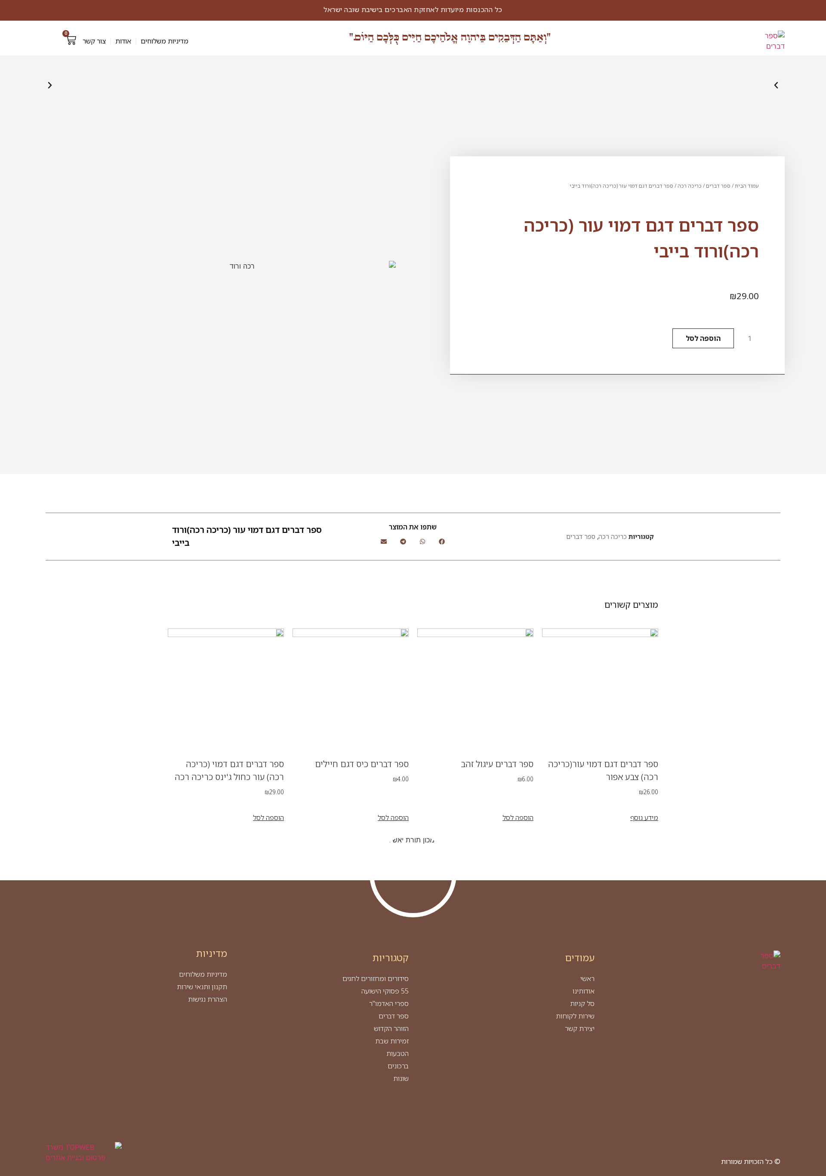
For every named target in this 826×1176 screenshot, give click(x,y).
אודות (123, 41)
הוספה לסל (703, 338)
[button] (50, 85)
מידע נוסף (644, 817)
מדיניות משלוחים (164, 41)
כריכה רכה (690, 185)
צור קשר (94, 41)
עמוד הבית (747, 185)
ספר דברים (718, 185)
